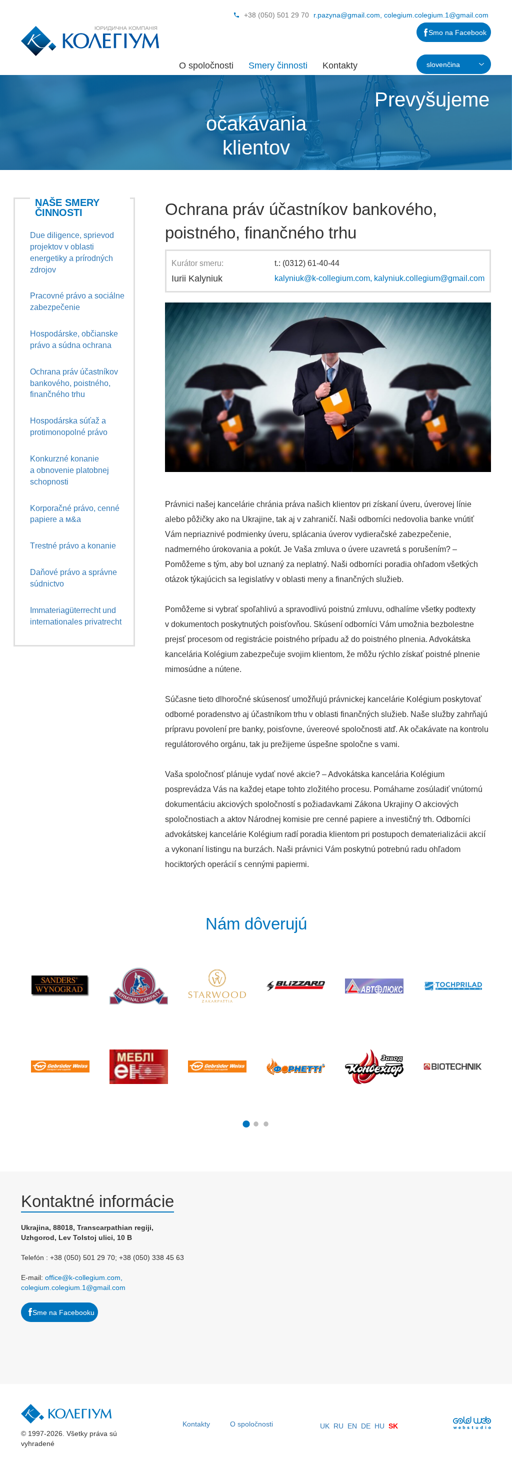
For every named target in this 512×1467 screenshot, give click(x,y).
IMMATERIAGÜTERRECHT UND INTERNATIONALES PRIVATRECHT (76, 616)
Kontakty (340, 65)
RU (339, 1426)
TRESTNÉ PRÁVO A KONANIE (73, 546)
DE (365, 1426)
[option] (60, 1026)
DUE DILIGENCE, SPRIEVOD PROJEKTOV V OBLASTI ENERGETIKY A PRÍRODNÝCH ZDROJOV (72, 252)
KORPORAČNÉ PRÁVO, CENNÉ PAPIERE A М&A (75, 514)
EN (352, 1426)
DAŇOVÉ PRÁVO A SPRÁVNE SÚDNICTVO (73, 578)
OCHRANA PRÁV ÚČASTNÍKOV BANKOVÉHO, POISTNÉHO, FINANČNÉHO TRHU (74, 383)
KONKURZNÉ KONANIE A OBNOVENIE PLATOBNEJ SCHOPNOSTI (69, 470)
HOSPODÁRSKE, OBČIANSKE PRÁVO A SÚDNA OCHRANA (74, 340)
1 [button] (246, 1124)
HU (379, 1426)
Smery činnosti (278, 65)
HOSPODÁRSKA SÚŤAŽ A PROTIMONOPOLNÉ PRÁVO (69, 426)
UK (325, 1426)
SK (393, 1426)
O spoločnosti (206, 65)
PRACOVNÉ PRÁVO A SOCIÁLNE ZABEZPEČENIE (77, 302)
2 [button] (256, 1124)
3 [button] (266, 1124)
